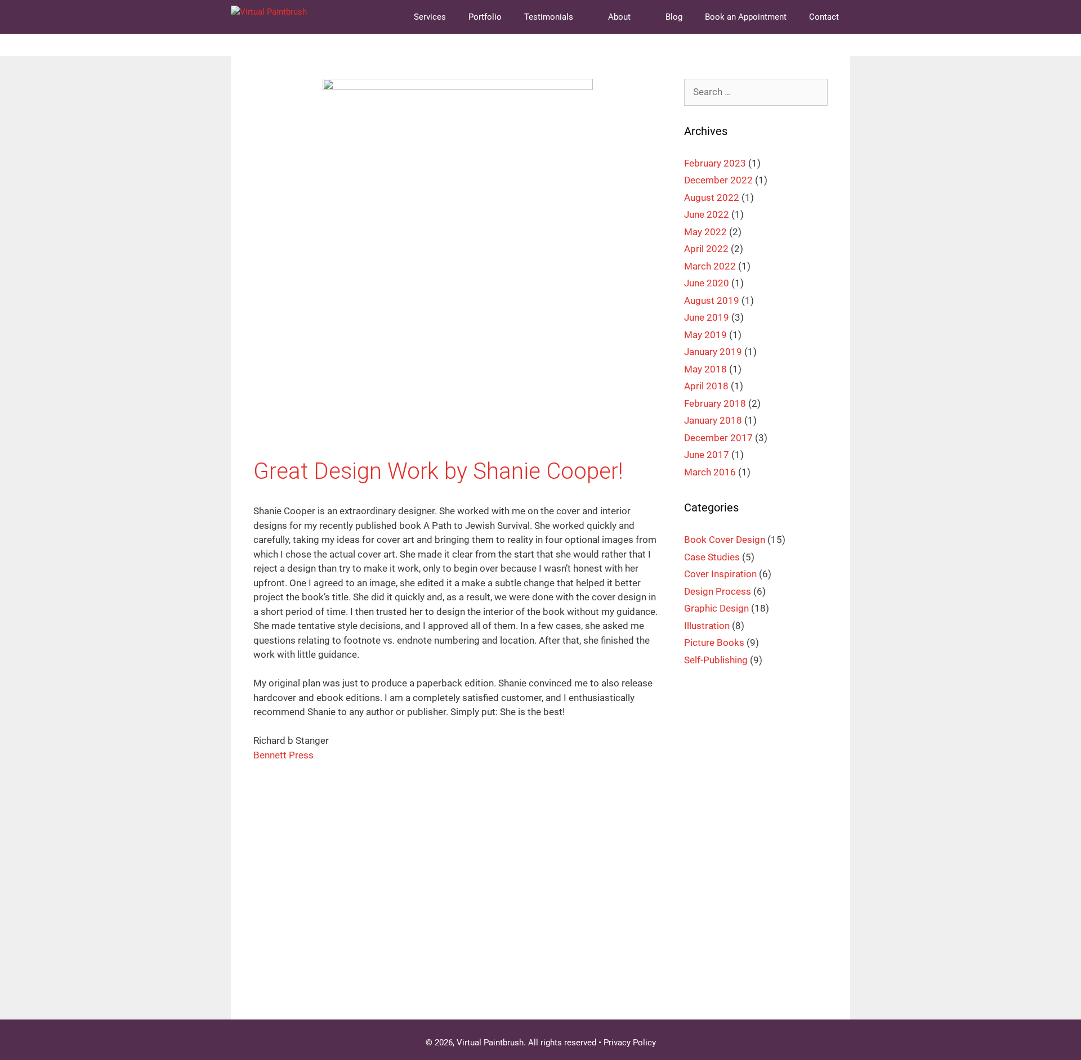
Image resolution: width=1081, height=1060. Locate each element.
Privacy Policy (560, 941)
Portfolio (485, 17)
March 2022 (710, 266)
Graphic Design (716, 608)
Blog (673, 17)
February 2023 (715, 163)
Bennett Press (283, 755)
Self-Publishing (716, 660)
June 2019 (706, 317)
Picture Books (714, 642)
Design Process (717, 591)
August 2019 (711, 300)
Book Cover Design (724, 539)
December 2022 (718, 180)
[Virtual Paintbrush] (268, 17)
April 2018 (706, 386)
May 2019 (705, 334)
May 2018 (705, 369)
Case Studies (712, 557)
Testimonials (548, 17)
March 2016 (710, 472)
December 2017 (718, 437)
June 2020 (706, 283)
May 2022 (705, 231)
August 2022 (711, 197)
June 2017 (706, 454)
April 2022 (706, 248)
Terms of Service (618, 941)
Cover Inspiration (720, 574)
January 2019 (713, 351)
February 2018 (715, 403)
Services (430, 17)
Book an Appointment (746, 17)
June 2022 (706, 214)
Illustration (707, 625)
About (619, 17)
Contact (824, 17)
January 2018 (713, 420)
